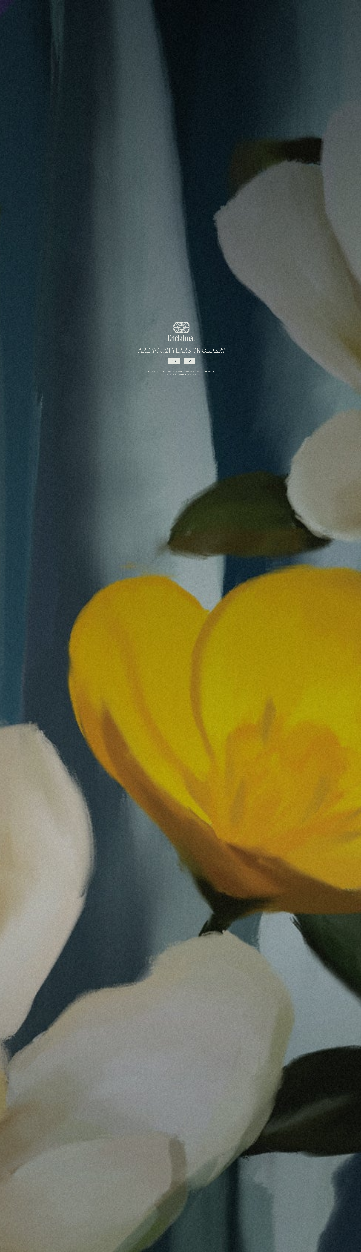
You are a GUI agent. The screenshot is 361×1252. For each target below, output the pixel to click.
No (189, 361)
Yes (174, 361)
